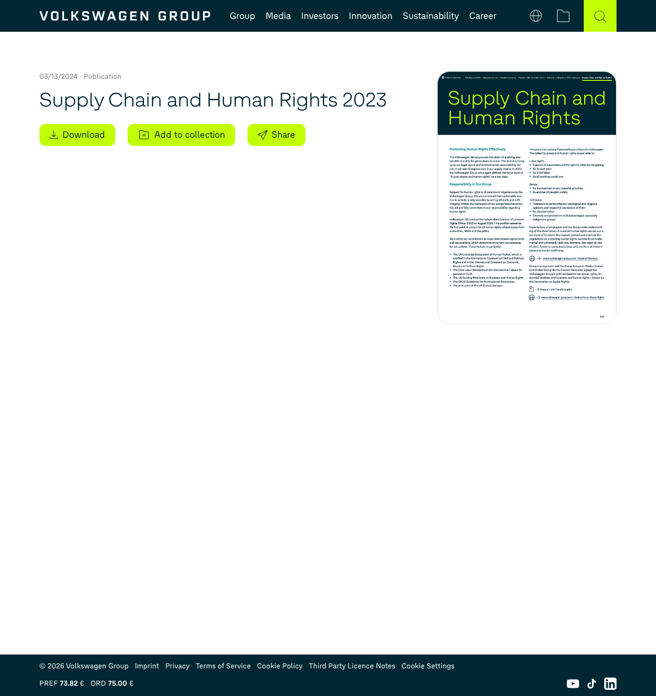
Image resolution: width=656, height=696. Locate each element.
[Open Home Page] (124, 16)
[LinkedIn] (610, 684)
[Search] (600, 16)
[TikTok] (591, 684)
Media (278, 16)
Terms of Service (223, 666)
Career (483, 16)
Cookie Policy (280, 666)
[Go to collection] (563, 16)
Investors (320, 16)
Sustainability (431, 16)
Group (242, 16)
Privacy (177, 666)
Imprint (147, 666)
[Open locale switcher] (536, 16)
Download (84, 134)
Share (283, 134)
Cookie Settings (428, 666)
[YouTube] (573, 684)
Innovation (371, 16)
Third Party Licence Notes (352, 666)
